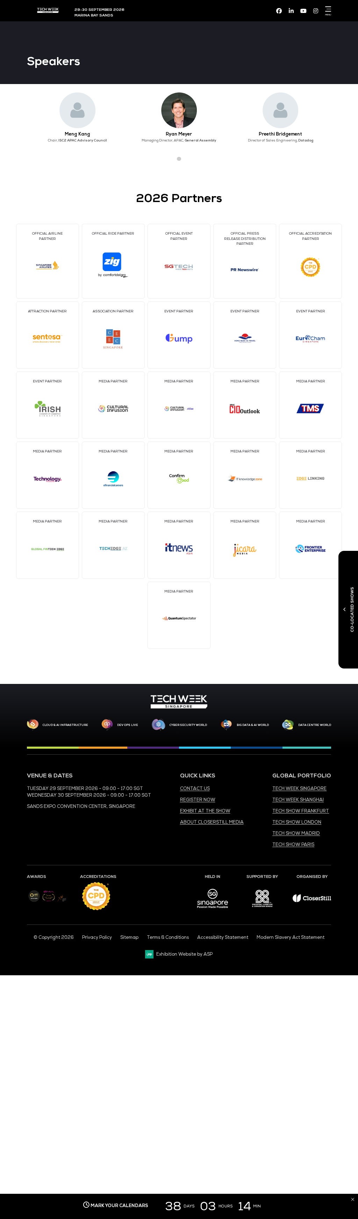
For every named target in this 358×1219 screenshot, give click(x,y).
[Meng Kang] (77, 110)
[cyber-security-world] (158, 725)
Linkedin (291, 11)
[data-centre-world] (288, 725)
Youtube (303, 11)
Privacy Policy (97, 937)
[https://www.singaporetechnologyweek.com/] (179, 707)
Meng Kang (77, 134)
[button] (166, 159)
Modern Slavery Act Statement (290, 937)
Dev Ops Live (127, 725)
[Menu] (327, 9)
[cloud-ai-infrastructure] (32, 724)
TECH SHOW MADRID (296, 833)
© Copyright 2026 (54, 937)
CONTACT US (195, 788)
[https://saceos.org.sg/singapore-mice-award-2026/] (48, 902)
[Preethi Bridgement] (280, 110)
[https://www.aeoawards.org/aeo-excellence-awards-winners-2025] (34, 900)
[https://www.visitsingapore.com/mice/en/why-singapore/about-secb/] (212, 910)
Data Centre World (314, 725)
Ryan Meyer (179, 134)
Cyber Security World (188, 725)
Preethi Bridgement (280, 134)
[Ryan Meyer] (179, 110)
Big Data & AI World (253, 725)
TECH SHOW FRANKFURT (300, 811)
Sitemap (129, 937)
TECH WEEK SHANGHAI (298, 800)
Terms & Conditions (168, 937)
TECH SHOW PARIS (293, 844)
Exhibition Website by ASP (184, 954)
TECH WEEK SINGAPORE (299, 788)
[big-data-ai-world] (226, 725)
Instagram (316, 11)
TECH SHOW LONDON (296, 822)
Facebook (279, 11)
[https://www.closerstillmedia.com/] (312, 900)
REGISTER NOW (197, 800)
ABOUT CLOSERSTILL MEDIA (212, 822)
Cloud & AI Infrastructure (65, 725)
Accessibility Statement (222, 937)
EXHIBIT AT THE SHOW (205, 811)
